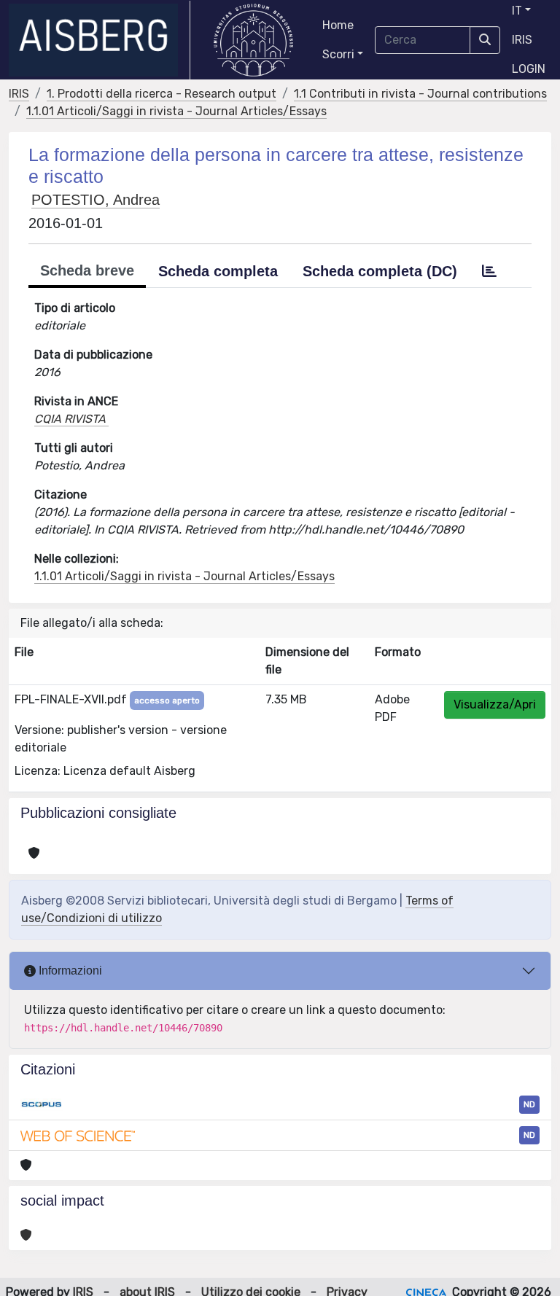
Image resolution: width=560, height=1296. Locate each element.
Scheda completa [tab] (218, 271)
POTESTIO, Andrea (95, 200)
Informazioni (69, 970)
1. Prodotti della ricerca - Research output (161, 94)
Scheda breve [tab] (87, 270)
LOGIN (528, 69)
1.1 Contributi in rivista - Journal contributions (420, 94)
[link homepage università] (253, 40)
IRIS (522, 40)
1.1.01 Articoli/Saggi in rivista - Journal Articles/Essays (176, 111)
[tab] (489, 271)
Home (338, 25)
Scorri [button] (338, 54)
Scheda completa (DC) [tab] (380, 271)
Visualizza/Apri (495, 704)
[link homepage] (99, 40)
